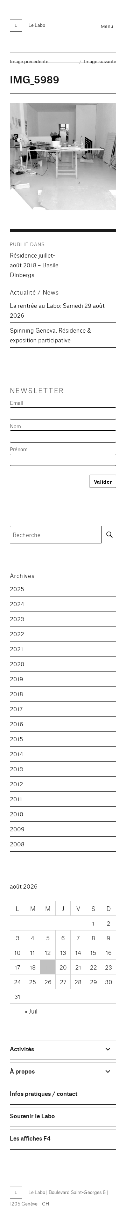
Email (16, 402)
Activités (22, 1049)
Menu (107, 26)
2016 (16, 724)
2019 (16, 679)
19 (48, 967)
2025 (17, 589)
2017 (16, 709)
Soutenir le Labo (32, 1116)
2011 (16, 799)
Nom (15, 426)
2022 (17, 634)
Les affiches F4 (30, 1138)
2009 (17, 829)
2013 (16, 769)
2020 (17, 664)
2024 (17, 604)
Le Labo (36, 25)
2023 (17, 619)
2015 (16, 739)
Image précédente (29, 61)
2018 (16, 694)
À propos (22, 1071)
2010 (16, 814)
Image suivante (100, 61)
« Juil (30, 1011)
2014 (16, 754)
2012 (16, 784)
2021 (16, 649)
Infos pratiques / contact (43, 1093)
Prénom (19, 449)
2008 (17, 844)
